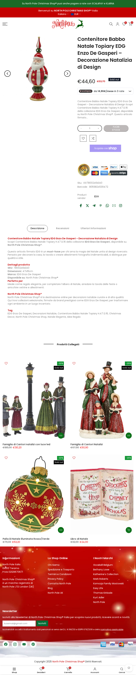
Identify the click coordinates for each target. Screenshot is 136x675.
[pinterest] (100, 205)
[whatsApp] (107, 205)
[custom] (120, 205)
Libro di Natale (79, 538)
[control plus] (99, 128)
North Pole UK (55, 592)
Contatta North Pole (59, 583)
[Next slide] (67, 73)
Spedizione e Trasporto (61, 569)
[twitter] (87, 205)
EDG (96, 196)
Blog (50, 588)
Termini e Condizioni (59, 574)
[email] (114, 205)
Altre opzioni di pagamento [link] (105, 155)
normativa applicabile (112, 629)
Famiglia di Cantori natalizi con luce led (26, 444)
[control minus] (80, 128)
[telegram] (94, 205)
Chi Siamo (54, 565)
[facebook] (80, 205)
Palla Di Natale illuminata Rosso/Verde (26, 538)
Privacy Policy (55, 579)
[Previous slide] (7, 73)
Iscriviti (42, 623)
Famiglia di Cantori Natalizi (86, 444)
